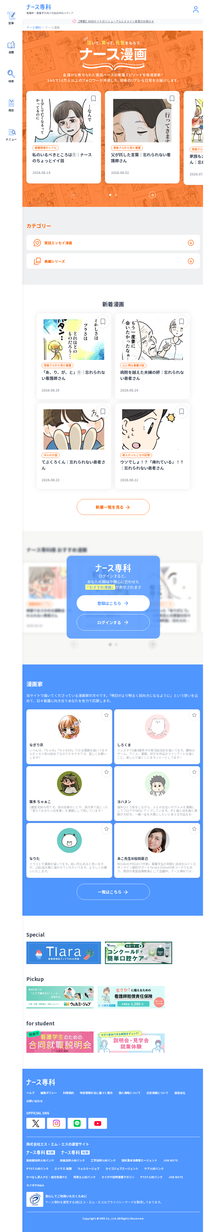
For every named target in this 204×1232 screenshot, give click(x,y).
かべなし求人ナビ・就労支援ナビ (46, 1177)
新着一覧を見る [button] (110, 507)
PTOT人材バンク (37, 1168)
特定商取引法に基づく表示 (96, 1092)
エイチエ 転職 (63, 1168)
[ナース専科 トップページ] (40, 1082)
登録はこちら (109, 603)
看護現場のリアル (45, 148)
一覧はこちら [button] (110, 892)
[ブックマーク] (93, 98)
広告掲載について (157, 1092)
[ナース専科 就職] (75, 1152)
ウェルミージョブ (89, 1168)
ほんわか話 (50, 455)
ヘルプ (30, 1092)
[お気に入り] (106, 715)
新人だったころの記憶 (136, 455)
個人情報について (130, 1092)
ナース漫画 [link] (52, 27)
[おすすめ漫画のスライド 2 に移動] (116, 195)
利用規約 (68, 1092)
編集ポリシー (49, 1092)
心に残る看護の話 (133, 365)
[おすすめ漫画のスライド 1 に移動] (110, 195)
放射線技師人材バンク (40, 1160)
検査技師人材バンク (72, 1160)
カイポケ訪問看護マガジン (118, 1177)
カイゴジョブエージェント (121, 1168)
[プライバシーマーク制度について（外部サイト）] (34, 1199)
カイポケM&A (35, 1185)
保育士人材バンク (84, 1177)
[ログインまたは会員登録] (196, 9)
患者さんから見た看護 (127, 148)
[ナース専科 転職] (40, 1152)
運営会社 (179, 1092)
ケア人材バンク (154, 1168)
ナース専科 (33, 27)
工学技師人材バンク (103, 1160)
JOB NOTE (170, 1160)
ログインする (109, 622)
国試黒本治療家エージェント (139, 1160)
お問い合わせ (34, 1101)
